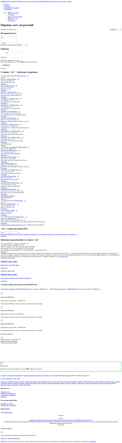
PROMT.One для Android (8, 405)
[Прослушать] (21, 76)
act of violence (19, 234)
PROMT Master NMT (9, 275)
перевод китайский (13, 383)
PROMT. (54, 1)
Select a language (77, 375)
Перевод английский (7, 381)
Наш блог (4, 396)
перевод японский (24, 385)
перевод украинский (104, 383)
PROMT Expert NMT (9, 262)
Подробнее (92, 441)
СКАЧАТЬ (4, 268)
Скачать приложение (15, 16)
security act (65, 234)
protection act (34, 234)
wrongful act (27, 234)
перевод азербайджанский (86, 381)
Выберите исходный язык (8, 29)
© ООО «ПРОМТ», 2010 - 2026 (10, 378)
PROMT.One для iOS (7, 404)
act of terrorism (43, 234)
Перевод (6, 4)
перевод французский (44, 381)
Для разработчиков (6, 412)
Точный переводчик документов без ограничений (16, 278)
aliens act (50, 234)
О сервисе (4, 375)
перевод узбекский (91, 383)
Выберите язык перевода (8, 45)
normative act (72, 234)
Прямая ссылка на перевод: (9, 341)
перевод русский (19, 381)
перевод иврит (110, 381)
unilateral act (10, 234)
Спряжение (11, 8)
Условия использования (15, 375)
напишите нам (63, 256)
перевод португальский (40, 383)
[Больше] (4, 236)
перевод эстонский (12, 385)
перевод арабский (99, 381)
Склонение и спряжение (8, 395)
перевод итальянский (70, 381)
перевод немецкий (31, 381)
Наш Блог (12, 20)
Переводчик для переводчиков (10, 265)
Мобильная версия (65, 375)
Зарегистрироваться (14, 438)
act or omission (57, 234)
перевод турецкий (65, 383)
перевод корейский (26, 383)
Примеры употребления (8, 393)
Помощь (12, 14)
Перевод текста (5, 392)
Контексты (7, 6)
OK (2, 441)
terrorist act (4, 234)
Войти (3, 438)
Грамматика (8, 9)
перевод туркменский (78, 383)
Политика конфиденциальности (33, 375)
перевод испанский (57, 381)
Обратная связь (14, 13)
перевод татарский (53, 383)
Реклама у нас (13, 18)
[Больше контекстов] (4, 84)
